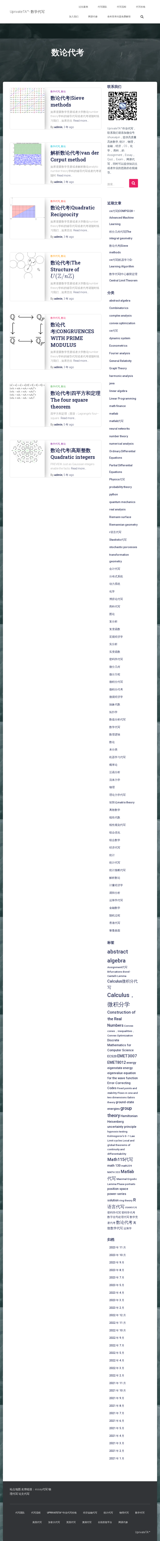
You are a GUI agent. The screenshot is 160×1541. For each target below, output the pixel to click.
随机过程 (114, 915)
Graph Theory (118, 368)
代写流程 (121, 6)
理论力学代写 (117, 794)
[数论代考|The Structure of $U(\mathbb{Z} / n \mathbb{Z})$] (27, 265)
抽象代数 (114, 704)
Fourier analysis (119, 353)
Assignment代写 (117, 967)
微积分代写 (116, 681)
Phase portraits (126, 1184)
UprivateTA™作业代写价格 (62, 1512)
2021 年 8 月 (116, 1405)
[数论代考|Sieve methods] (27, 100)
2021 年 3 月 (116, 1443)
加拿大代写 (54, 1522)
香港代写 (114, 922)
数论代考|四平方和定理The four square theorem (75, 400)
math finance (117, 406)
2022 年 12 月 (117, 1315)
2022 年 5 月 (116, 1352)
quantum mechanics (122, 502)
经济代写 (114, 847)
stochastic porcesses (123, 547)
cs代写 (113, 330)
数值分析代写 (117, 719)
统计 (112, 855)
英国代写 (71, 1522)
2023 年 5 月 (116, 1285)
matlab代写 (116, 421)
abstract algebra (119, 300)
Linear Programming (122, 398)
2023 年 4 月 (116, 1292)
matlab (113, 413)
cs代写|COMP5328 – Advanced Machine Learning (122, 217)
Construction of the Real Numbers (121, 1019)
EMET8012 (116, 1062)
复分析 (113, 621)
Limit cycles (114, 1140)
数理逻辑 (114, 734)
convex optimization (122, 323)
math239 (126, 1165)
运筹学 (128, 1228)
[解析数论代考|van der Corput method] (27, 154)
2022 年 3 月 (116, 1368)
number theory (118, 436)
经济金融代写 (90, 1512)
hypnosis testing (117, 1131)
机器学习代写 (117, 757)
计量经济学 (116, 885)
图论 (112, 614)
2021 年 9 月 (116, 1398)
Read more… (81, 120)
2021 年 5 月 (116, 1428)
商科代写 (114, 606)
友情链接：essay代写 (34, 1489)
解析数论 (114, 877)
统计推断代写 (117, 870)
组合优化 (114, 832)
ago (69, 127)
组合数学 (114, 840)
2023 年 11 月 (117, 1247)
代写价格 (140, 6)
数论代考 (124, 1222)
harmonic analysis (121, 375)
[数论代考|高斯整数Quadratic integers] (27, 451)
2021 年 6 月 (116, 1420)
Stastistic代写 (118, 539)
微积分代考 (116, 689)
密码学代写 (116, 659)
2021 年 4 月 (116, 1435)
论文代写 (24, 1493)
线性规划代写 (117, 824)
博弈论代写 (116, 599)
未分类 (113, 749)
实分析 (113, 644)
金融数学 (114, 907)
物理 (112, 787)
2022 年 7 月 (116, 1345)
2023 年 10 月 (117, 1255)
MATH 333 (113, 1172)
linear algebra (118, 391)
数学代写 (55, 91)
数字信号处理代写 (118, 1217)
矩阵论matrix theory (121, 802)
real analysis (117, 509)
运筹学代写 (116, 900)
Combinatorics (118, 308)
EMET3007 (127, 1056)
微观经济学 (116, 696)
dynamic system (119, 338)
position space (117, 1189)
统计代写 (114, 862)
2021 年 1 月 (116, 1458)
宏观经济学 (116, 636)
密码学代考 (128, 1212)
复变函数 (114, 629)
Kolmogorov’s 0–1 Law (121, 1136)
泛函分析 (114, 772)
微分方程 (114, 674)
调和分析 (114, 892)
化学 (112, 591)
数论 (63, 91)
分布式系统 (116, 576)
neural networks (119, 428)
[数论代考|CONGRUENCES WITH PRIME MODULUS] (27, 329)
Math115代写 (120, 1159)
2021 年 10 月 (117, 1390)
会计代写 (114, 568)
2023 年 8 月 (116, 1270)
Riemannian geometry (123, 524)
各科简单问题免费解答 (119, 16)
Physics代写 (117, 479)
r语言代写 (115, 532)
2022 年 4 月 (116, 1360)
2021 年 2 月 (116, 1450)
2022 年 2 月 (116, 1375)
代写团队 (102, 6)
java (112, 383)
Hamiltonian (129, 1116)
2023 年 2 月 (116, 1307)
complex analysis (120, 315)
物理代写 (124, 1512)
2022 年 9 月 (116, 1337)
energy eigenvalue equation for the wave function (122, 1073)
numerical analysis (121, 443)
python (113, 494)
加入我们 (73, 16)
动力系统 (114, 583)
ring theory (125, 1200)
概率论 (113, 764)
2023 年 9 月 (116, 1262)
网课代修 (93, 16)
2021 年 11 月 (117, 1383)
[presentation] (62, 276)
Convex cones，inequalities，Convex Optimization (121, 1030)
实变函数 (114, 651)
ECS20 (112, 1056)
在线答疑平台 (105, 1522)
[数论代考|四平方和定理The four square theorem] (27, 391)
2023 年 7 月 (116, 1277)
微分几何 (114, 666)
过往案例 (83, 6)
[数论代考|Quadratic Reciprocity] (27, 209)
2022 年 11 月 (117, 1322)
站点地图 (15, 1489)
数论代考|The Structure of (65, 269)
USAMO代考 (131, 1207)
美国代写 (37, 1522)
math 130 (114, 1165)
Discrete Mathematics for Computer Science (120, 1045)
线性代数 (114, 817)
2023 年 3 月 (116, 1300)
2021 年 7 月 (116, 1413)
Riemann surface (120, 517)
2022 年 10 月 (117, 1330)
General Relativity (120, 360)
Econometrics (118, 345)
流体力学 (114, 779)
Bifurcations (114, 971)
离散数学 (114, 809)
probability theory (120, 487)
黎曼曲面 (114, 930)
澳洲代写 (87, 1522)
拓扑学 (113, 712)
